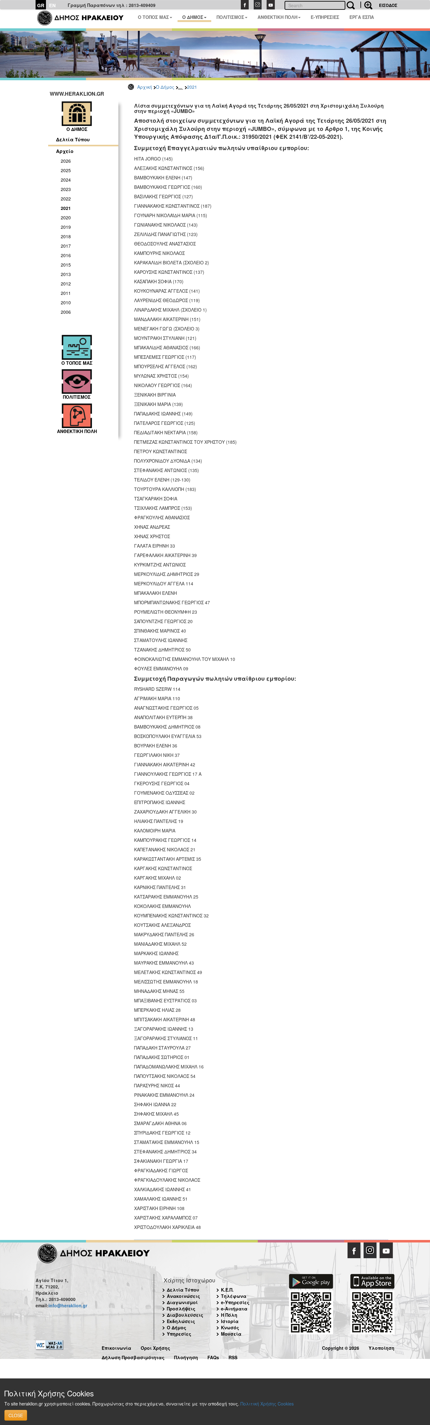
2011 (66, 293)
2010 (66, 302)
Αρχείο (64, 151)
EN (52, 5)
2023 (66, 189)
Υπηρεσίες (179, 1334)
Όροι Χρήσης (155, 1347)
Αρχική (144, 87)
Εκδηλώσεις (181, 1321)
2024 (66, 180)
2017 (66, 246)
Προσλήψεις (181, 1308)
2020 (66, 217)
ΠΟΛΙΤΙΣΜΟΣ (230, 17)
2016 (66, 255)
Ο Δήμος (165, 87)
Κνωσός (230, 1327)
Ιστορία (230, 1321)
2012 (66, 283)
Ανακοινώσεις (183, 1296)
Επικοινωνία (116, 1347)
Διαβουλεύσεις (185, 1315)
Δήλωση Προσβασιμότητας (133, 1356)
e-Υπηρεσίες (235, 1302)
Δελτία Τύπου (73, 139)
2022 (66, 198)
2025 (66, 170)
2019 (66, 227)
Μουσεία (231, 1334)
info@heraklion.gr (67, 1305)
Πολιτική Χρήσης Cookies (267, 1403)
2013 (66, 274)
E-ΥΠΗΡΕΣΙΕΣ (325, 17)
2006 (66, 312)
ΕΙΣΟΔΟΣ (388, 5)
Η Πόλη (229, 1315)
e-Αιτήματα (234, 1308)
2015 (66, 265)
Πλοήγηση (186, 1356)
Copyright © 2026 (340, 1347)
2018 (66, 236)
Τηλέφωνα (233, 1296)
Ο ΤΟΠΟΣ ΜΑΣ (153, 17)
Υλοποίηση (381, 1347)
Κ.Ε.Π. (227, 1290)
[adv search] (366, 5)
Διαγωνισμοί (182, 1302)
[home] (84, 18)
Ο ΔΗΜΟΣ (192, 17)
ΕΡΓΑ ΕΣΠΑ (361, 17)
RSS (233, 1356)
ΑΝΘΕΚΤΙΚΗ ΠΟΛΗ (277, 17)
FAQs (213, 1356)
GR (40, 5)
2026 (66, 161)
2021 (192, 87)
